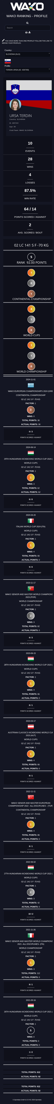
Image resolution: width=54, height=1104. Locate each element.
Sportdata (38, 1100)
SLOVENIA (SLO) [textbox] (13, 54)
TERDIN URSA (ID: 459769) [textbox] (17, 70)
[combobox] (28, 55)
